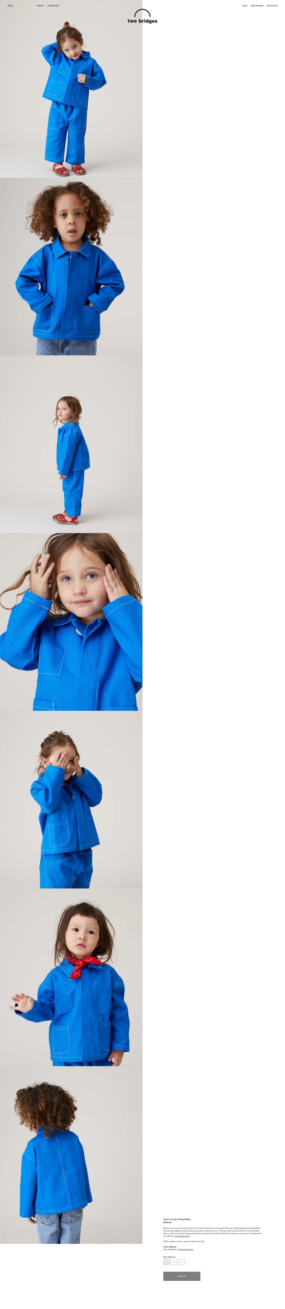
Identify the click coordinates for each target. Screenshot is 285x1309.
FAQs (244, 6)
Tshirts (14, 18)
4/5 (181, 1262)
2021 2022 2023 (16, 39)
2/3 (174, 1262)
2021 (51, 9)
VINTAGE (13, 9)
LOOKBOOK (53, 6)
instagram (257, 6)
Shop (10, 6)
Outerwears (17, 33)
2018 (51, 15)
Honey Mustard (186, 1249)
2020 (11, 42)
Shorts (14, 21)
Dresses (15, 36)
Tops (13, 24)
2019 (51, 12)
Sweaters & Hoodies (21, 30)
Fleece (14, 12)
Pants (13, 27)
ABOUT (40, 6)
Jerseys (14, 15)
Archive (13, 56)
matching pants (182, 1236)
